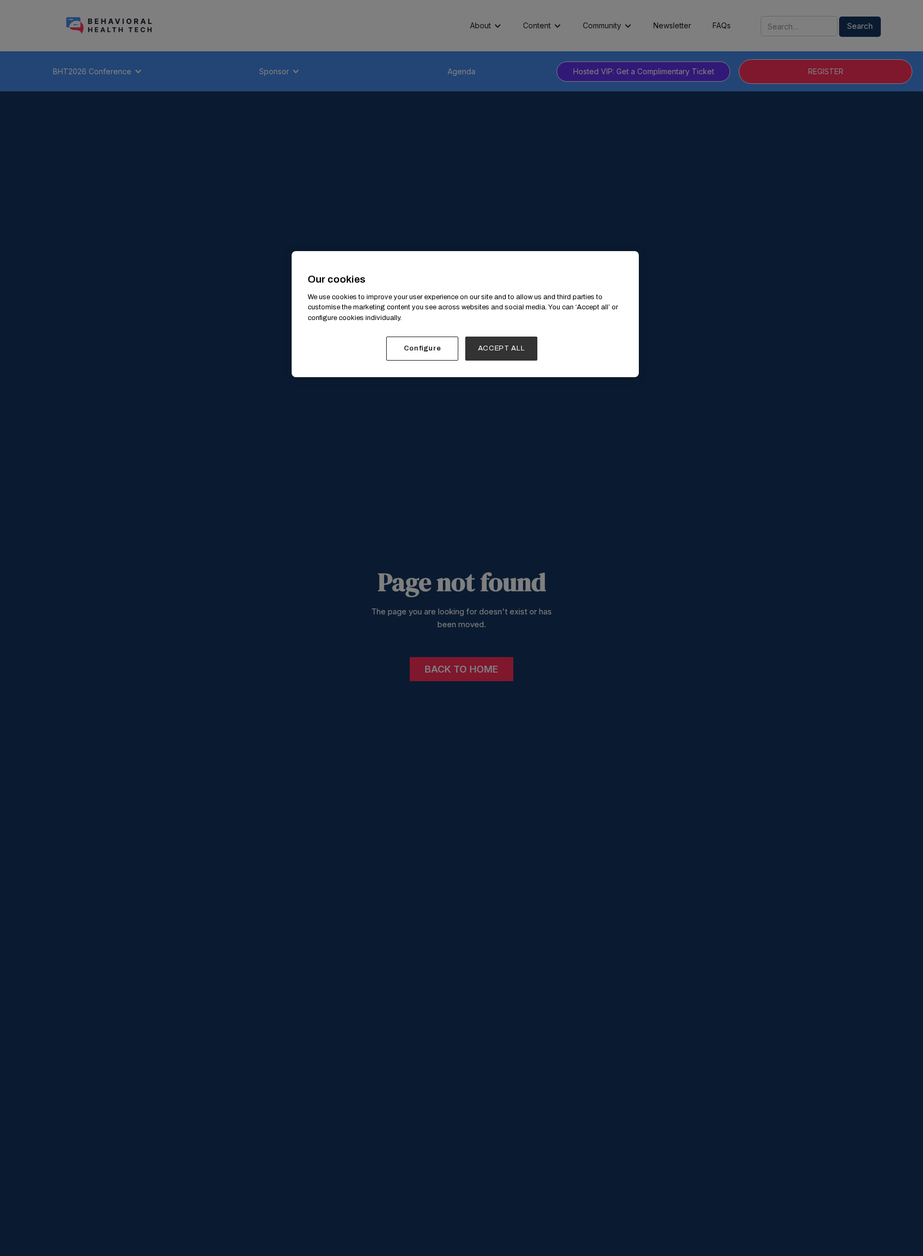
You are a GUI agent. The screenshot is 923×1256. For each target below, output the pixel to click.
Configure (422, 348)
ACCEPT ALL (501, 348)
